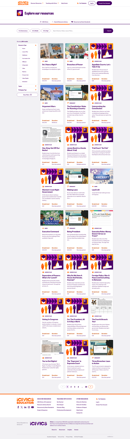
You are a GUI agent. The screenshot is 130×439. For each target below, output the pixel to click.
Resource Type (22, 45)
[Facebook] (18, 407)
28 (86, 386)
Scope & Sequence (42, 410)
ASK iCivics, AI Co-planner (44, 402)
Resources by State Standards (45, 407)
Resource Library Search (44, 404)
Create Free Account (104, 3)
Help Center (64, 3)
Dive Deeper (60, 404)
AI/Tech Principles (78, 436)
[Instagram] (29, 407)
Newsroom (62, 429)
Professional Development (64, 410)
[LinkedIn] (25, 407)
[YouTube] (32, 407)
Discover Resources (36, 3)
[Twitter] (21, 407)
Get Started (60, 402)
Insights (69, 429)
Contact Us (79, 413)
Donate (76, 429)
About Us (54, 429)
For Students (82, 3)
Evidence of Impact (81, 407)
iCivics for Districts (81, 402)
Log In (92, 3)
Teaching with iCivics (51, 3)
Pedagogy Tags (22, 90)
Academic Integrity (51, 436)
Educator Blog (60, 407)
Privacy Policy (69, 436)
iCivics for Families (81, 404)
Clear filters (26, 95)
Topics (20, 86)
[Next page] (90, 386)
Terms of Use (61, 436)
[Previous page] (63, 386)
